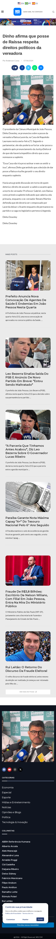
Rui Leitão (7, 901)
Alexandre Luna (10, 855)
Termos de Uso (27, 913)
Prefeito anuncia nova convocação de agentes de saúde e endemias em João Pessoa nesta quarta (25, 302)
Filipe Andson (9, 883)
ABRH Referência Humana (16, 842)
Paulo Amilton (9, 887)
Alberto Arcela (10, 846)
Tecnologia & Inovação (15, 822)
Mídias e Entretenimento (16, 802)
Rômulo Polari (9, 896)
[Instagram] (15, 769)
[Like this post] (16, 67)
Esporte (6, 797)
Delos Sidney (9, 873)
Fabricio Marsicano (12, 878)
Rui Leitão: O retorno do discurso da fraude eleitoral (26, 669)
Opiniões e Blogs (11, 812)
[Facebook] (4, 769)
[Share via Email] (40, 67)
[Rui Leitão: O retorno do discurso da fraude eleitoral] (28, 646)
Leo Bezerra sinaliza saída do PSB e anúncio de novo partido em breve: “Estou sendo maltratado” (26, 379)
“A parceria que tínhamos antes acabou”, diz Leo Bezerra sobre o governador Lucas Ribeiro (26, 451)
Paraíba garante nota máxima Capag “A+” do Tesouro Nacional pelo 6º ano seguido (27, 521)
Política (6, 817)
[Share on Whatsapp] (34, 67)
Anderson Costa (13, 60)
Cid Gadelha (8, 864)
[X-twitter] (20, 769)
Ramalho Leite (9, 892)
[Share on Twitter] (28, 67)
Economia (8, 787)
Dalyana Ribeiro (10, 869)
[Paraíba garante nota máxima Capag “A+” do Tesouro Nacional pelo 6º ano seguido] (28, 497)
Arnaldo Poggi (9, 860)
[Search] (53, 12)
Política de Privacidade (13, 913)
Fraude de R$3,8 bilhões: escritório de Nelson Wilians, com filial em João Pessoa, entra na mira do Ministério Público (26, 599)
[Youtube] (9, 769)
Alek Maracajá (9, 851)
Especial (6, 792)
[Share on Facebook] (22, 67)
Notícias (6, 807)
